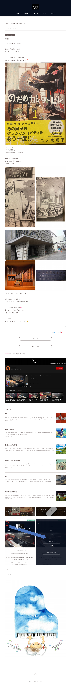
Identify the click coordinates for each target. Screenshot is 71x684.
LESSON (36, 13)
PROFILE (26, 13)
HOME (17, 13)
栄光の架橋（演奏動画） (11, 492)
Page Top (35, 674)
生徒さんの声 (35, 346)
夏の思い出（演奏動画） (11, 445)
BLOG (44, 13)
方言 (6, 476)
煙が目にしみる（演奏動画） (12, 460)
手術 (6, 413)
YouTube (7, 354)
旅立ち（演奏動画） (10, 429)
